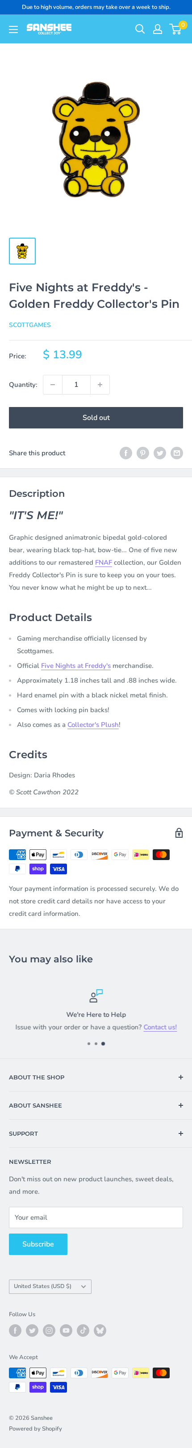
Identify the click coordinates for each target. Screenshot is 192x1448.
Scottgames (30, 325)
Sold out (96, 418)
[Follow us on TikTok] (83, 1330)
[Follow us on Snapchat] (100, 1330)
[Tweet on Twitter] (160, 452)
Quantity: (23, 384)
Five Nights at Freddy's (76, 665)
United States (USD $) (42, 1286)
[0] (175, 29)
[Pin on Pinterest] (143, 452)
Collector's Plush (93, 724)
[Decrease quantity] (52, 384)
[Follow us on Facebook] (15, 1330)
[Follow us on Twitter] (32, 1330)
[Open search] (140, 29)
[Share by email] (177, 452)
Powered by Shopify (35, 1429)
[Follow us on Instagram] (49, 1330)
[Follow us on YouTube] (66, 1330)
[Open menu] (13, 29)
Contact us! (160, 1027)
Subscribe (38, 1244)
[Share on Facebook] (126, 452)
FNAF (103, 562)
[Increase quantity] (100, 384)
